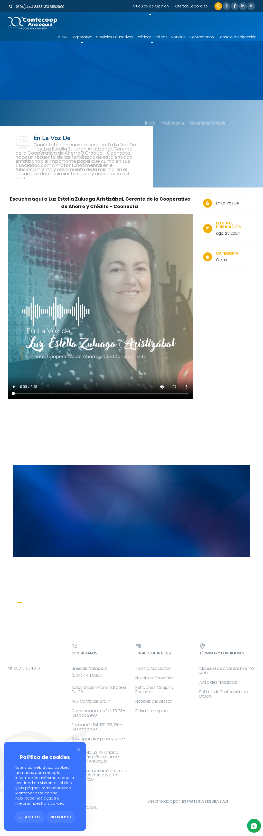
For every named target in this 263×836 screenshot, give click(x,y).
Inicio (150, 123)
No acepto (60, 817)
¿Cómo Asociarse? (153, 668)
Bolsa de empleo (151, 711)
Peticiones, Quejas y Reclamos (154, 689)
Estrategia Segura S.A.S (205, 801)
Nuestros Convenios (154, 678)
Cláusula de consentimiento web (226, 670)
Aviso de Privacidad (218, 682)
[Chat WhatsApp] (254, 825)
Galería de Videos (207, 123)
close (78, 749)
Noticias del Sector (153, 701)
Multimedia (172, 123)
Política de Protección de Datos (223, 694)
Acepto (29, 817)
